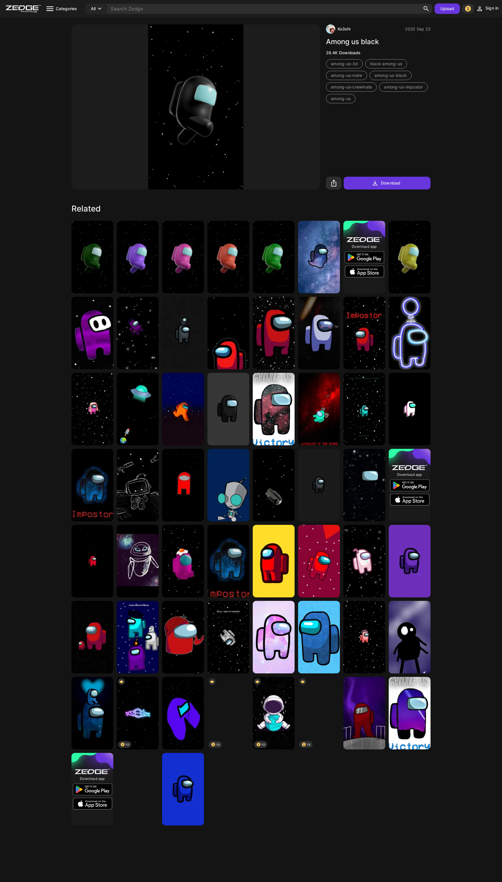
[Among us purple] (138, 257)
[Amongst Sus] (138, 637)
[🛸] (138, 409)
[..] (410, 789)
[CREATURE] (410, 637)
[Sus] (183, 713)
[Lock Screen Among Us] (364, 409)
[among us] (274, 485)
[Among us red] (228, 257)
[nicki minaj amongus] (92, 409)
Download (390, 182)
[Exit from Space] (138, 789)
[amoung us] (274, 409)
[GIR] (228, 485)
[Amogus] (138, 333)
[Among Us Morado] (410, 561)
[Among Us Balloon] (410, 333)
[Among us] (319, 257)
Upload (447, 8)
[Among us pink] (183, 257)
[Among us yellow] (410, 257)
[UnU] (92, 333)
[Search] (426, 8)
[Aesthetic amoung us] (364, 561)
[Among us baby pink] (183, 561)
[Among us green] (274, 257)
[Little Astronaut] (138, 485)
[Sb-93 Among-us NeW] (410, 409)
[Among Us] (228, 409)
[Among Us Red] (274, 561)
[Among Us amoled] (228, 333)
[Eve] (138, 561)
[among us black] (319, 485)
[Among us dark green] (92, 257)
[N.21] (364, 789)
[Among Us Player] (183, 637)
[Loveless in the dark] (319, 409)
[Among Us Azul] (183, 789)
